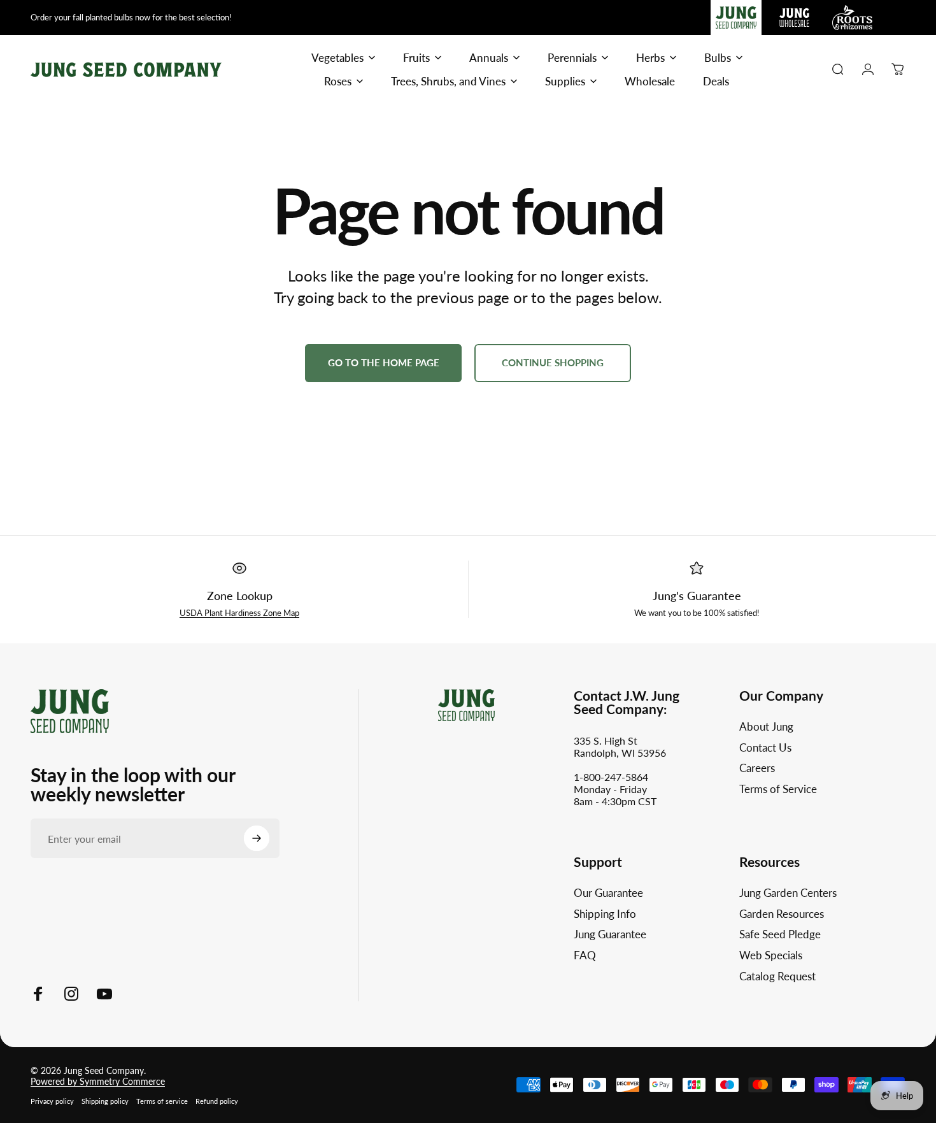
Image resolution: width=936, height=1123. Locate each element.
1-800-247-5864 (611, 777)
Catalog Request (777, 976)
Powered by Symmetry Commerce (98, 1081)
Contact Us (765, 747)
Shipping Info (605, 914)
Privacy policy (52, 1101)
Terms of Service (778, 789)
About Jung (766, 726)
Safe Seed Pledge (780, 934)
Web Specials (770, 955)
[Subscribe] (256, 838)
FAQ (585, 955)
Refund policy (216, 1101)
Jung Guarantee (610, 934)
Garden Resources (781, 914)
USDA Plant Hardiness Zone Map (239, 613)
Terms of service (162, 1101)
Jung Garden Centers (788, 893)
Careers (757, 768)
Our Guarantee (608, 893)
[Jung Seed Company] (70, 710)
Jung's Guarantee (697, 596)
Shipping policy (105, 1101)
